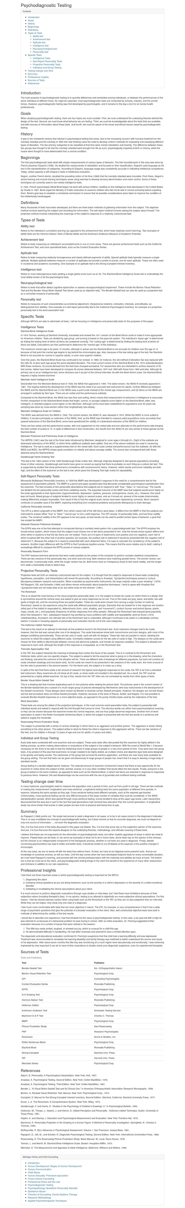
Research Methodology (39, 1197)
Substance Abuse (37, 1191)
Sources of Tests (36, 80)
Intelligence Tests (41, 58)
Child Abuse (34, 1172)
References (33, 83)
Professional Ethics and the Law (44, 1181)
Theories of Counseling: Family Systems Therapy (52, 1194)
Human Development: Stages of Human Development (55, 1166)
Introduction (34, 17)
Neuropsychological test (45, 48)
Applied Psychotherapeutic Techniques (47, 1200)
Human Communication (39, 1169)
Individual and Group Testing (47, 67)
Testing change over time (40, 70)
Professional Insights (38, 77)
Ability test (38, 36)
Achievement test (41, 39)
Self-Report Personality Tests (47, 61)
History (31, 23)
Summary (33, 73)
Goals (31, 20)
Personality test (40, 51)
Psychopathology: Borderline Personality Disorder (53, 1188)
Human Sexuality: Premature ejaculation (48, 1175)
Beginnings (33, 26)
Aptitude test (39, 42)
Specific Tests (35, 54)
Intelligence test (41, 45)
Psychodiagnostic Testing (40, 1184)
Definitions (33, 29)
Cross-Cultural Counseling (41, 1178)
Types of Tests (35, 32)
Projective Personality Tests (46, 64)
